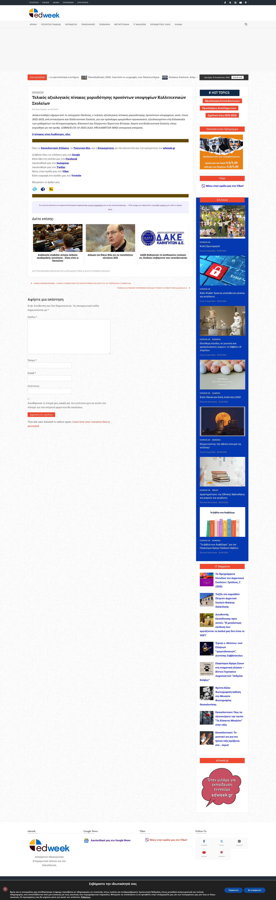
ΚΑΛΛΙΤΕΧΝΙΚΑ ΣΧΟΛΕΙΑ (97, 271)
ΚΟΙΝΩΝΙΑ (216, 339)
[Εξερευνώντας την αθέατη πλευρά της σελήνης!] (222, 421)
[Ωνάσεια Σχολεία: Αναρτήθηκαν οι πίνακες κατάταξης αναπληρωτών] (112, 77)
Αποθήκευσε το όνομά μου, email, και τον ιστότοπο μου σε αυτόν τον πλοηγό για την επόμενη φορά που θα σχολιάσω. (67, 405)
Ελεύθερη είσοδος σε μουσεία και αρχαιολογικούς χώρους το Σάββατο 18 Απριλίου (220, 347)
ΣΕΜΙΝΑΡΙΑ (104, 24)
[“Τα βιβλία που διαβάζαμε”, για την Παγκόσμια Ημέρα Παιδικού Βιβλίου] (222, 521)
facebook (204, 845)
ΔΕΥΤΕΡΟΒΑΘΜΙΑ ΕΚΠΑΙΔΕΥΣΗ (48, 271)
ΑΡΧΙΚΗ (33, 24)
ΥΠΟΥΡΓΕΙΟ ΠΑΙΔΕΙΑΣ (51, 24)
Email (32, 373)
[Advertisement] (138, 49)
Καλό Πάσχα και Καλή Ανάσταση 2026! (220, 397)
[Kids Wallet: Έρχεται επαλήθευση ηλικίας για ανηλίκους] (222, 270)
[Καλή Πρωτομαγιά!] (222, 221)
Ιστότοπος (33, 386)
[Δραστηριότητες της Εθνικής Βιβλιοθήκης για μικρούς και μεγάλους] (222, 471)
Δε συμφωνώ (254, 890)
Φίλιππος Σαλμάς (39, 109)
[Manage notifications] (5, 889)
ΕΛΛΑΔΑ (178, 24)
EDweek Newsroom (208, 401)
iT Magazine (139, 24)
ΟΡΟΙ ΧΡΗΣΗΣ (82, 2)
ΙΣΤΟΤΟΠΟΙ (34, 2)
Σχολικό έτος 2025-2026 (222, 115)
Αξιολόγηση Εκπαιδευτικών (222, 101)
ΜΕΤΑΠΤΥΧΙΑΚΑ (121, 24)
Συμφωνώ (233, 890)
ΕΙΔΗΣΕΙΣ (216, 393)
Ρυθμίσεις (85, 897)
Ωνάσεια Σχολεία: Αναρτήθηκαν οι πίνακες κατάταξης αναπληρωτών (155, 77)
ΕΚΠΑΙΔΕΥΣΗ (71, 24)
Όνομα (32, 360)
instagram (239, 845)
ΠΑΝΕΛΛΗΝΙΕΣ (88, 24)
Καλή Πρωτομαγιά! (210, 246)
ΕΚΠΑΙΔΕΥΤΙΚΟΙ (74, 271)
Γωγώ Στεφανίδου (208, 250)
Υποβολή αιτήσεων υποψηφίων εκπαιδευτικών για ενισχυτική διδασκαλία (152, 288)
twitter (221, 845)
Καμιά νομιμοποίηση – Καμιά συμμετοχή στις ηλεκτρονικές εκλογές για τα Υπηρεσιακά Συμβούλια (82, 283)
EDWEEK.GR (205, 242)
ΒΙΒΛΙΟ (215, 490)
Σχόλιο (32, 317)
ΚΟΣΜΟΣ (45, 2)
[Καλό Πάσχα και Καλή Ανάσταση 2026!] (222, 374)
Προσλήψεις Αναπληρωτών (219, 108)
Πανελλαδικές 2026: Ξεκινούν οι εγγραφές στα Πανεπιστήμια (70, 77)
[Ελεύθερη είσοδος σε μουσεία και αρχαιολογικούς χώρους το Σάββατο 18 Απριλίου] (222, 320)
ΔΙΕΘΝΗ (56, 2)
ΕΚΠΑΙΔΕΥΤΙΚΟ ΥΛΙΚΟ (160, 24)
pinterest (221, 856)
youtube (204, 856)
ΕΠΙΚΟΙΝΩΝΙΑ (68, 2)
